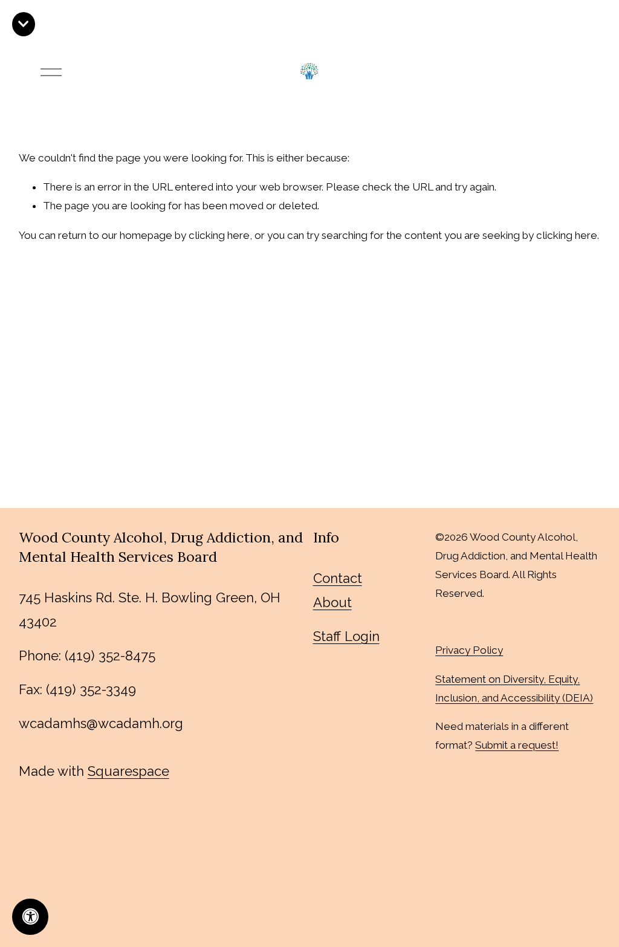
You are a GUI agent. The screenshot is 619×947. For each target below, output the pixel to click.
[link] (23, 24)
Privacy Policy (469, 650)
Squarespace (128, 771)
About (332, 602)
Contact (337, 578)
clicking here (219, 235)
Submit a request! (517, 745)
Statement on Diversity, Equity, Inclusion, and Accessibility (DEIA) (514, 688)
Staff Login (346, 636)
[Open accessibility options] (30, 917)
